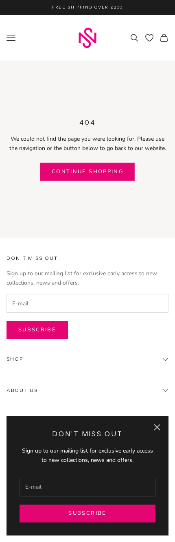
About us (22, 390)
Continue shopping (87, 171)
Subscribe (87, 513)
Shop (15, 359)
